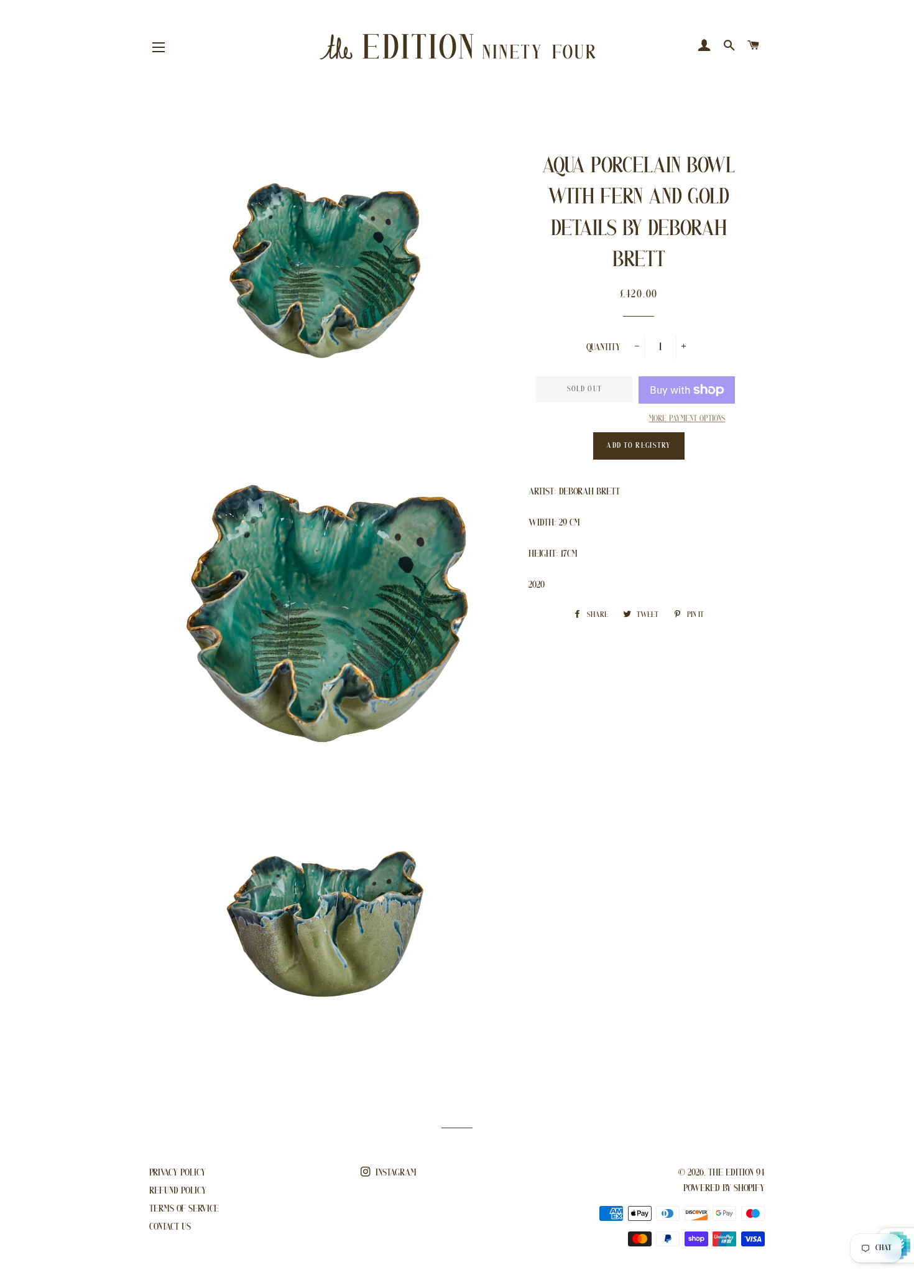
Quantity (603, 348)
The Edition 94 (736, 1173)
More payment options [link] (687, 419)
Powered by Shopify (724, 1189)
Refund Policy (177, 1191)
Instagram (395, 1173)
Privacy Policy (177, 1173)
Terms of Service (184, 1209)
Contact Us (170, 1227)
